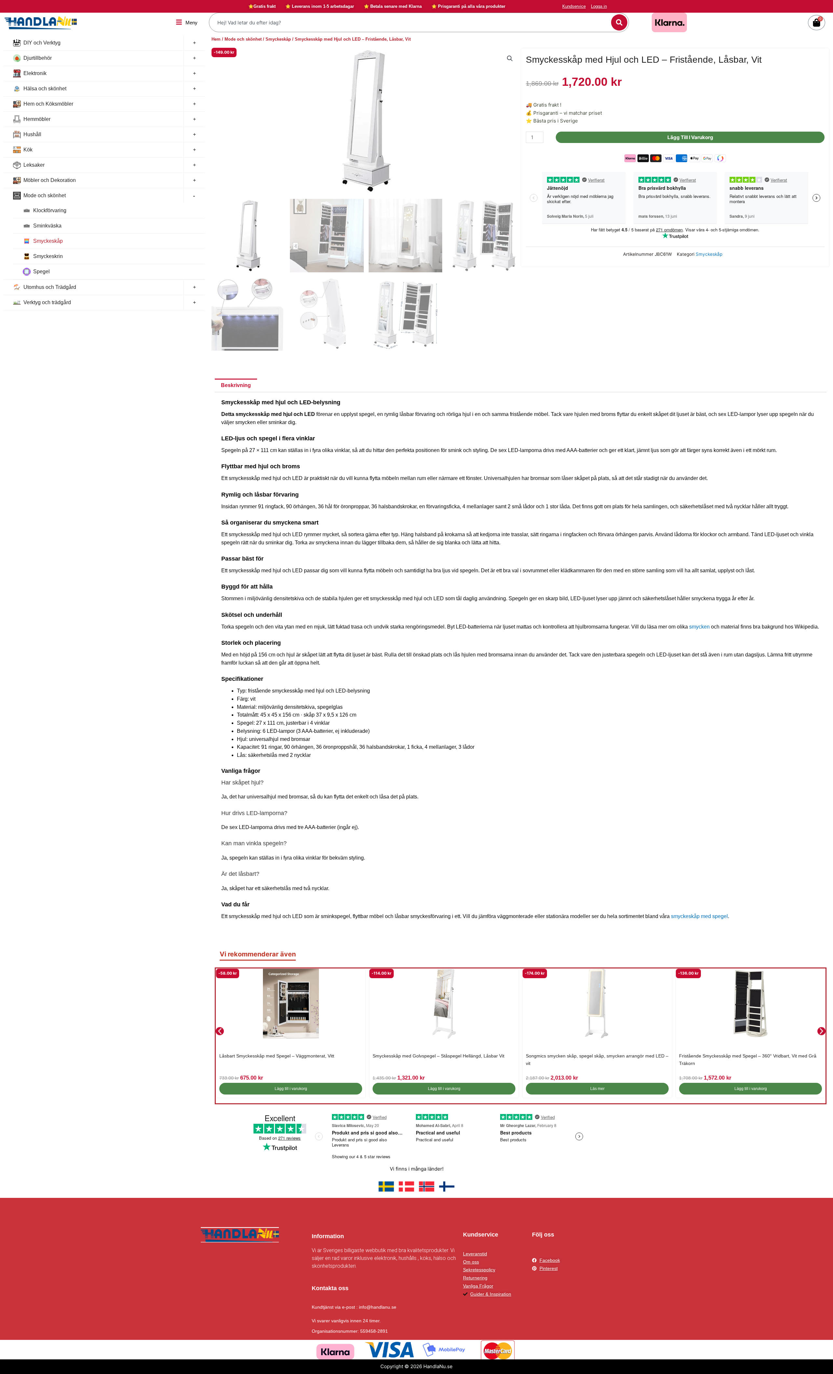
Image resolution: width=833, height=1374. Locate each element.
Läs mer (597, 1088)
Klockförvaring (49, 210)
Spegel (41, 271)
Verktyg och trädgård (47, 302)
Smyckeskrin (48, 256)
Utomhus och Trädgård (49, 287)
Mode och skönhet (44, 195)
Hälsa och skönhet (44, 88)
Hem (216, 39)
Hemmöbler (36, 119)
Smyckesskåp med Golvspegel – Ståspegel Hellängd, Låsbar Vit (438, 1055)
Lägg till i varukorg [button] (291, 1088)
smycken (699, 626)
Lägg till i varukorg (690, 137)
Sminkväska (47, 225)
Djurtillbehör (37, 58)
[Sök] (619, 22)
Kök (28, 149)
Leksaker (34, 165)
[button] (510, 58)
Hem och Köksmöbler (48, 104)
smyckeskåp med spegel (699, 916)
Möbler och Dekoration (49, 180)
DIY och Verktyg (42, 42)
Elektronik (35, 73)
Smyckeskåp (48, 241)
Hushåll (32, 134)
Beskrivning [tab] (236, 385)
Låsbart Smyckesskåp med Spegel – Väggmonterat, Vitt (276, 1055)
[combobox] (411, 22)
